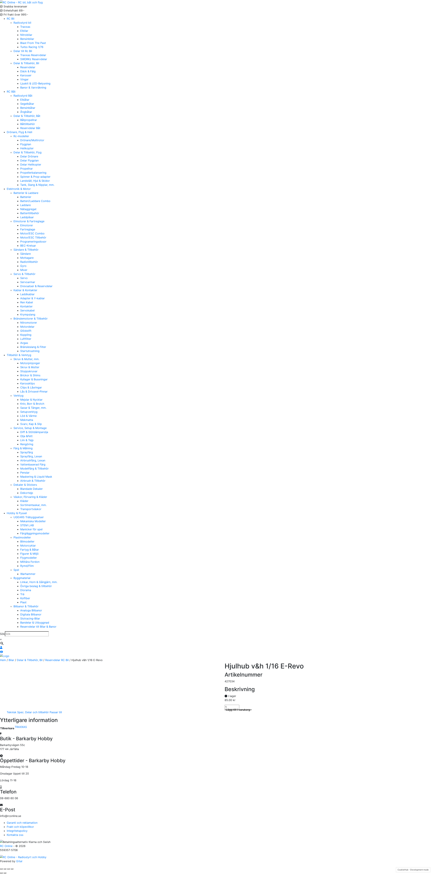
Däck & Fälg (28, 71)
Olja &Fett (26, 436)
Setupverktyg (28, 411)
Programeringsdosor (33, 241)
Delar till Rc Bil (23, 51)
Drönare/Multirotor (32, 140)
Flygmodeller (28, 557)
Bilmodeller (27, 541)
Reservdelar (27, 67)
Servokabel (27, 310)
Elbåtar (24, 99)
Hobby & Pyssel (17, 513)
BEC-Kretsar (28, 245)
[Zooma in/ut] (1, 868)
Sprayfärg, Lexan (31, 456)
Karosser (25, 75)
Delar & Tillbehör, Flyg (28, 152)
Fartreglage (27, 229)
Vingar (24, 79)
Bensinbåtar (27, 107)
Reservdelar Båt (30, 128)
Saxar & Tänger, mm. (33, 407)
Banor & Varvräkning (33, 87)
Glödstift (25, 330)
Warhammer (27, 574)
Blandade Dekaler (31, 488)
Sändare (25, 253)
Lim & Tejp (27, 440)
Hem (3, 660)
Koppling (25, 334)
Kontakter (26, 306)
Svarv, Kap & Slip (31, 424)
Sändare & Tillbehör (26, 249)
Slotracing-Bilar (30, 618)
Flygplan (25, 144)
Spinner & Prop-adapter (35, 176)
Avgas (24, 343)
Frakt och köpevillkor (20, 826)
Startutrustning (29, 351)
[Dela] (8, 868)
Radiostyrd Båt (23, 95)
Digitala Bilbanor (30, 614)
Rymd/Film (27, 565)
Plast (23, 602)
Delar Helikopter (30, 164)
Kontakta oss (15, 835)
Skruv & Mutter (29, 367)
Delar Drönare (29, 156)
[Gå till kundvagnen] (1, 651)
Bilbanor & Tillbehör (26, 606)
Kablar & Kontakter (25, 290)
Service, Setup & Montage (30, 428)
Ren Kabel (26, 302)
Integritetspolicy (17, 830)
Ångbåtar (26, 111)
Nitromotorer (28, 322)
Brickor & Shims (30, 375)
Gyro (23, 266)
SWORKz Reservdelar (33, 59)
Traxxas (25, 26)
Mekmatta (26, 420)
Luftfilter (25, 338)
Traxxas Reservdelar (33, 55)
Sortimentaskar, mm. (33, 505)
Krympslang (27, 314)
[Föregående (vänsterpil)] (1, 872)
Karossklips (27, 383)
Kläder (24, 501)
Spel (16, 570)
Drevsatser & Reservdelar (36, 286)
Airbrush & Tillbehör (32, 480)
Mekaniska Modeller (33, 521)
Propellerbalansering (33, 172)
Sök (2, 634)
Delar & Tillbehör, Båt (27, 116)
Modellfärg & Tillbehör (34, 468)
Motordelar (27, 326)
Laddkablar (27, 294)
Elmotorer (26, 225)
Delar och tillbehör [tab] (37, 712)
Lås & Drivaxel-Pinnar (34, 391)
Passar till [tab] (56, 712)
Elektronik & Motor (19, 189)
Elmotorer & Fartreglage (29, 221)
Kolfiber (25, 598)
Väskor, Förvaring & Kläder (30, 497)
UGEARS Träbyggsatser (29, 517)
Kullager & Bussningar (34, 379)
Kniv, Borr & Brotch (32, 403)
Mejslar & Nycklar (31, 399)
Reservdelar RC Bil (57, 660)
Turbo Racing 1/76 (31, 47)
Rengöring (26, 444)
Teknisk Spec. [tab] (15, 712)
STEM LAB (27, 525)
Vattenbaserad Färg (32, 464)
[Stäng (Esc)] (12, 868)
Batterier (25, 197)
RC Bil (10, 18)
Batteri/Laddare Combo (35, 201)
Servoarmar (27, 282)
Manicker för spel (31, 529)
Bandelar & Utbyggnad (34, 622)
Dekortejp (26, 493)
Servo (24, 278)
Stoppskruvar (28, 371)
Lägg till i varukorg (238, 709)
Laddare (25, 205)
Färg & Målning (23, 448)
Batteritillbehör (29, 213)
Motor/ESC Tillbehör (33, 237)
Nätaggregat (28, 209)
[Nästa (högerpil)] (5, 872)
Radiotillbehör (29, 261)
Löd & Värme (28, 415)
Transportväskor (30, 509)
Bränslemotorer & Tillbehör (31, 318)
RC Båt (11, 91)
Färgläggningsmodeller (34, 533)
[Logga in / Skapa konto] (1, 647)
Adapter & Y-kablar (32, 298)
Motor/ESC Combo (32, 233)
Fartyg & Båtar (29, 549)
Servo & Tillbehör (24, 274)
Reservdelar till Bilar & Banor (38, 626)
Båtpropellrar (28, 120)
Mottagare (27, 257)
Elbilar (24, 30)
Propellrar (26, 168)
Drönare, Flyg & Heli (19, 132)
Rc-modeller (21, 136)
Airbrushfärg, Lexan (32, 460)
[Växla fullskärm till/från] (5, 868)
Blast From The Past (33, 43)
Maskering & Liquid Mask (36, 476)
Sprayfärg (26, 452)
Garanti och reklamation (22, 822)
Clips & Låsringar (31, 387)
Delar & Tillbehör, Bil (26, 63)
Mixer (23, 270)
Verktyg (18, 395)
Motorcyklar (28, 545)
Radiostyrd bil (22, 22)
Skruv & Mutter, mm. (26, 359)
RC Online (6, 846)
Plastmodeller (22, 537)
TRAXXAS (21, 727)
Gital (19, 861)
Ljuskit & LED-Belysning (35, 83)
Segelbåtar (27, 103)
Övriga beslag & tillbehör (36, 586)
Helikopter (27, 148)
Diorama (25, 590)
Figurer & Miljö (29, 553)
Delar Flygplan (29, 160)
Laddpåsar (27, 217)
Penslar (25, 472)
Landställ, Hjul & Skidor (35, 180)
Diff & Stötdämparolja (34, 432)
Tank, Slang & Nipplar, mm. (37, 184)
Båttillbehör (27, 124)
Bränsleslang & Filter (33, 347)
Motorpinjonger (30, 363)
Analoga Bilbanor (31, 610)
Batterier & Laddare (26, 193)
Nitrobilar (26, 34)
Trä (22, 594)
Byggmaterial (22, 578)
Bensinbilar (27, 39)
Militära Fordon (29, 561)
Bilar (11, 660)
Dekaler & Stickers (25, 484)
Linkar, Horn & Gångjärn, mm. (38, 582)
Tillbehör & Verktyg (19, 355)
